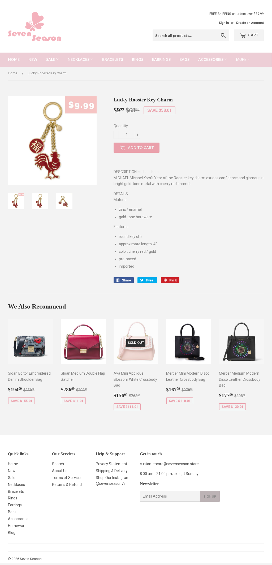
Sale (51, 59)
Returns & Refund (67, 484)
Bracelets (112, 59)
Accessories (211, 59)
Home (14, 59)
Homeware (17, 526)
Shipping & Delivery (112, 471)
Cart (252, 35)
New (32, 59)
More (241, 59)
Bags (184, 59)
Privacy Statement (111, 464)
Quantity (121, 126)
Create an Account (250, 23)
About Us (59, 471)
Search (58, 464)
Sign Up (210, 496)
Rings (137, 59)
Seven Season (31, 559)
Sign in (224, 23)
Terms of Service (66, 478)
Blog (11, 532)
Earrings (161, 59)
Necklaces (79, 59)
